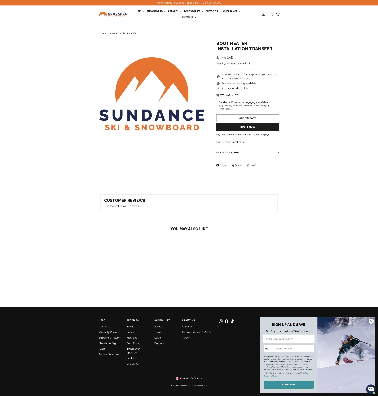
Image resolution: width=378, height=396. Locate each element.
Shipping (220, 63)
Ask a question (227, 152)
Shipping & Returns (110, 337)
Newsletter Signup (109, 343)
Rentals (131, 358)
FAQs (102, 349)
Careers (186, 337)
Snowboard (155, 11)
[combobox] (269, 348)
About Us (187, 326)
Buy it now (247, 126)
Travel (157, 332)
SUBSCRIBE (288, 384)
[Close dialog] (371, 321)
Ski (140, 11)
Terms (275, 376)
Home (102, 33)
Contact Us (105, 326)
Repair (130, 332)
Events (158, 326)
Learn (157, 337)
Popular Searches (109, 354)
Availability (229, 95)
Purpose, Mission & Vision (196, 332)
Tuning (131, 326)
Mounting (132, 337)
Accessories (192, 11)
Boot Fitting (133, 343)
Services (188, 17)
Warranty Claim (108, 332)
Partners (159, 343)
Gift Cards (132, 363)
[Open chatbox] (371, 389)
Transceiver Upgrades (133, 351)
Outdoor (212, 11)
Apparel (173, 11)
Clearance (230, 11)
